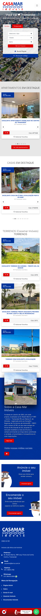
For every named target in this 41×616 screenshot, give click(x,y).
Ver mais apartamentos (20, 147)
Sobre (5, 589)
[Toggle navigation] (37, 5)
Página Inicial (8, 585)
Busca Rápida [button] (21, 51)
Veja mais (9, 440)
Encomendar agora (15, 513)
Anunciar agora (26, 483)
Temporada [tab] (17, 26)
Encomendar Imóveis (10, 600)
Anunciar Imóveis (9, 596)
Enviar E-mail (8, 592)
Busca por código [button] (22, 56)
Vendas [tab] (6, 26)
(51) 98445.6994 (9, 576)
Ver (6, 132)
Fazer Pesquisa (21, 46)
